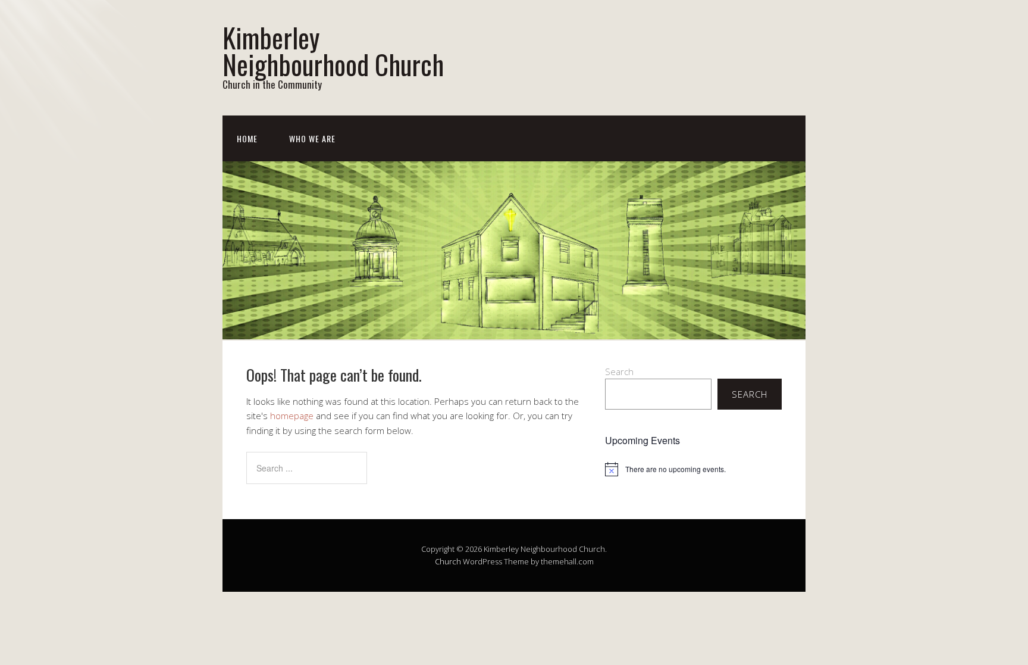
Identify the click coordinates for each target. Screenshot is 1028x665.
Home (247, 138)
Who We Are (312, 138)
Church (448, 561)
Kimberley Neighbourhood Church (333, 50)
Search (619, 371)
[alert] (693, 469)
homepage (292, 416)
